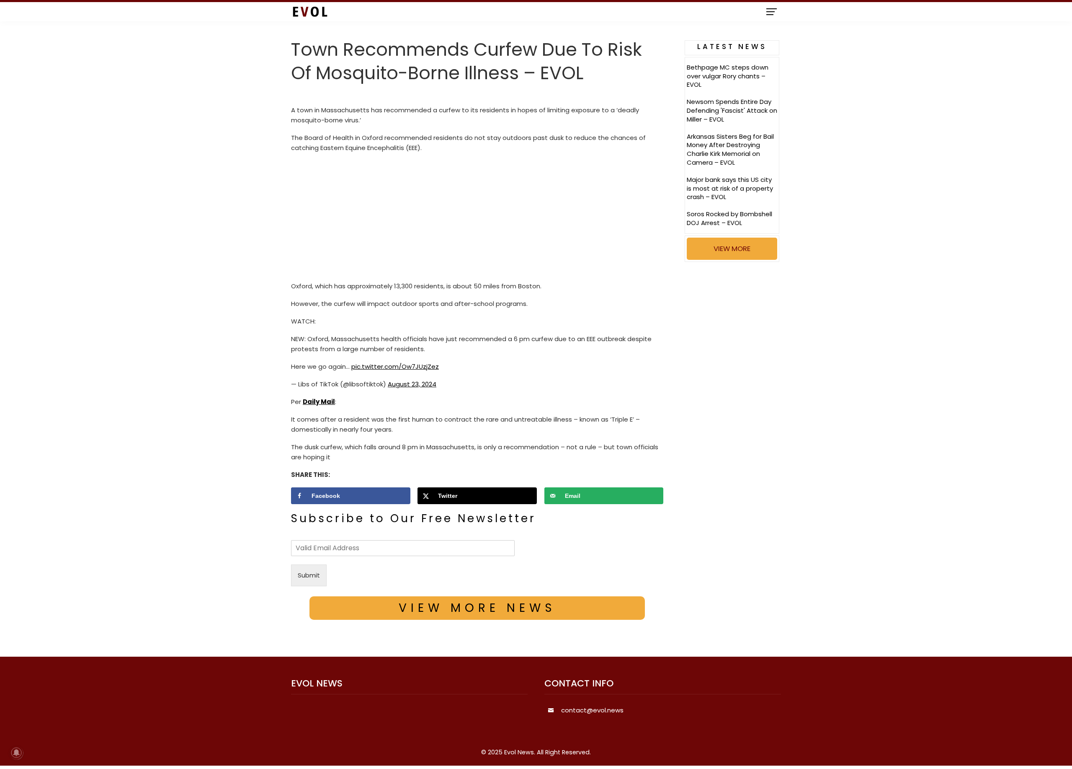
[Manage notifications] (16, 752)
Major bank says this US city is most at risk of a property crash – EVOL (730, 188)
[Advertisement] (477, 219)
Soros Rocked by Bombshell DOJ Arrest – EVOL (729, 218)
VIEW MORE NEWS (477, 608)
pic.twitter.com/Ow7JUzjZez (395, 366)
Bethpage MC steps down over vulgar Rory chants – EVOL (727, 76)
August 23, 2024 (412, 384)
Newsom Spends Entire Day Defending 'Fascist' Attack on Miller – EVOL (732, 110)
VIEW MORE (732, 248)
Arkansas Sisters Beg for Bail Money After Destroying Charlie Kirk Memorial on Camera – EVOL (730, 149)
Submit (309, 575)
